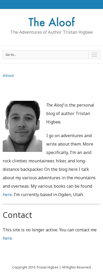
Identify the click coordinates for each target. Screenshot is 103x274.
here (7, 194)
